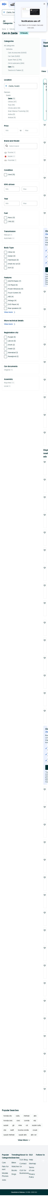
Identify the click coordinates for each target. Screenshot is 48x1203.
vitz (34, 1120)
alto (35, 1116)
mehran (27, 1116)
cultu (18, 1116)
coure (35, 1130)
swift (12, 1130)
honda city (8, 1116)
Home (4, 29)
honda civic (8, 1120)
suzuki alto (23, 1135)
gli (13, 1125)
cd (27, 1125)
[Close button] (44, 4)
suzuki (6, 1125)
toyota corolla (23, 1130)
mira (20, 1125)
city (5, 1130)
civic (18, 1120)
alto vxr (33, 1135)
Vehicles (12, 29)
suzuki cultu (36, 1125)
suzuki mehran (9, 1135)
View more (8, 312)
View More (23, 1140)
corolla (26, 1120)
